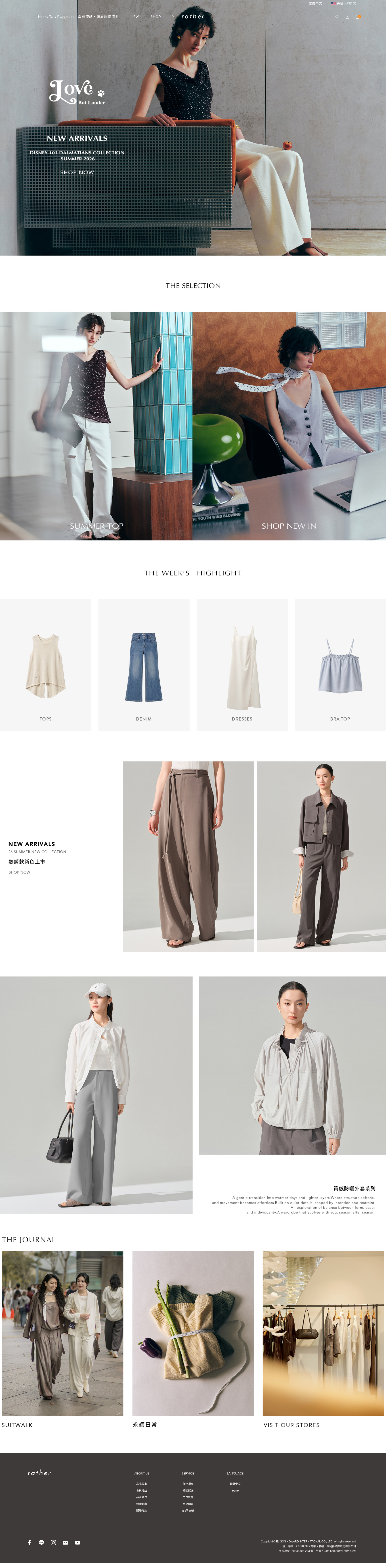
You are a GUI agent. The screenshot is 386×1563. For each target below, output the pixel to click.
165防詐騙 (188, 1511)
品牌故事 (141, 1484)
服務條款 (141, 1511)
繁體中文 (315, 3)
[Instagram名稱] (53, 1542)
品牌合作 (141, 1497)
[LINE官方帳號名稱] (41, 1542)
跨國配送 (188, 1491)
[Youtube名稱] (77, 1542)
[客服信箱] (65, 1542)
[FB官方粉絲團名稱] (29, 1542)
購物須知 (188, 1484)
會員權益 (141, 1491)
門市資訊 (188, 1497)
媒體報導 (141, 1504)
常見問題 (188, 1504)
